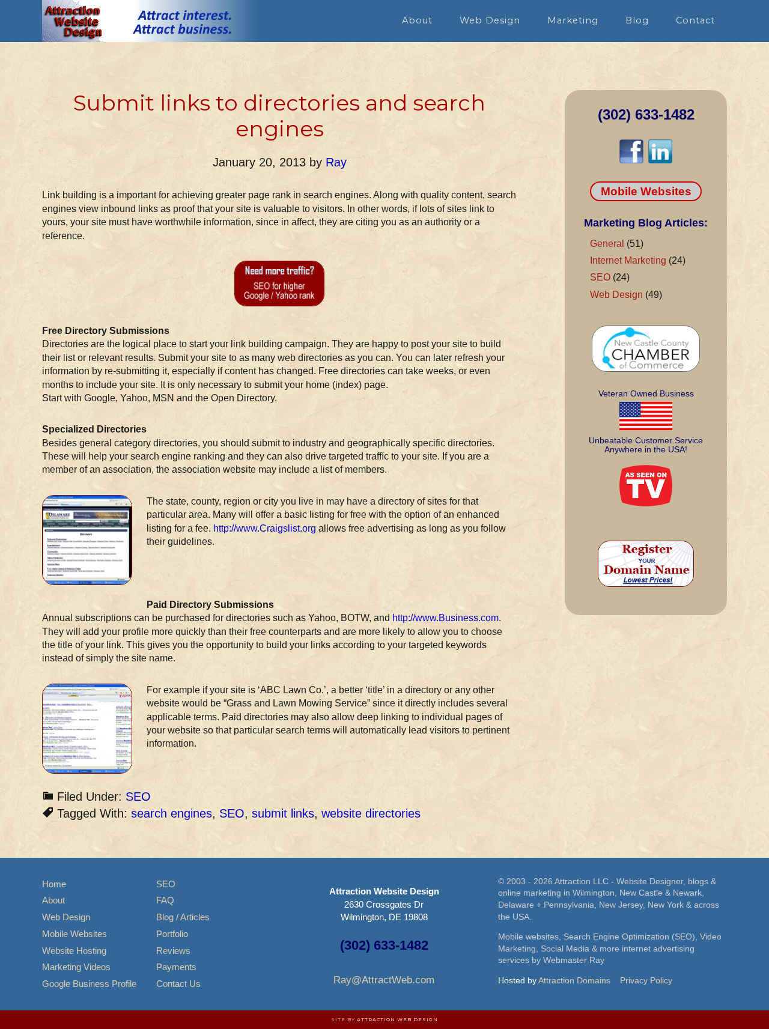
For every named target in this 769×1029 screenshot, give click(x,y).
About (53, 900)
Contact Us (178, 984)
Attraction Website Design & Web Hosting (150, 21)
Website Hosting (74, 951)
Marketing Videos (76, 967)
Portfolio (172, 934)
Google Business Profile (89, 984)
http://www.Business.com (445, 618)
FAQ (165, 900)
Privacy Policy (646, 980)
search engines (171, 813)
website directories (371, 813)
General (607, 243)
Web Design (616, 295)
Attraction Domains (574, 980)
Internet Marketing (628, 260)
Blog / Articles (183, 917)
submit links (283, 813)
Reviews (173, 951)
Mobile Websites (646, 191)
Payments (176, 967)
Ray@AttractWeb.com (383, 980)
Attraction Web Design (397, 1019)
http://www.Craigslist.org (264, 528)
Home (54, 884)
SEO (138, 796)
